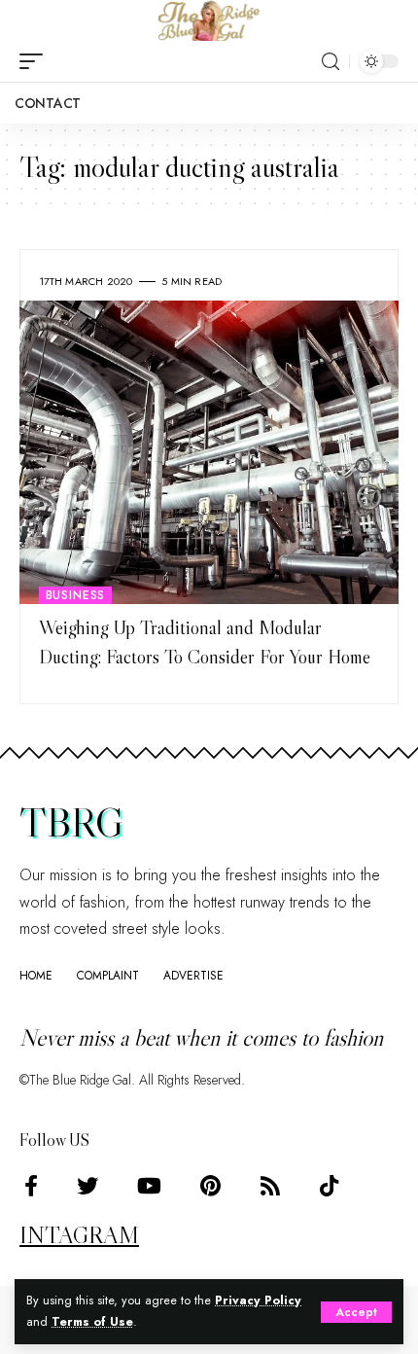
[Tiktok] (329, 1186)
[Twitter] (87, 1186)
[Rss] (270, 1186)
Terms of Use (92, 1322)
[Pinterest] (210, 1186)
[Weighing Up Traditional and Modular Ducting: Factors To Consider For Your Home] (209, 452)
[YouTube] (149, 1186)
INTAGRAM (79, 1235)
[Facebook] (31, 1186)
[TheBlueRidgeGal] (209, 20)
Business (76, 595)
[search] (330, 62)
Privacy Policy (258, 1300)
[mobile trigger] (35, 61)
